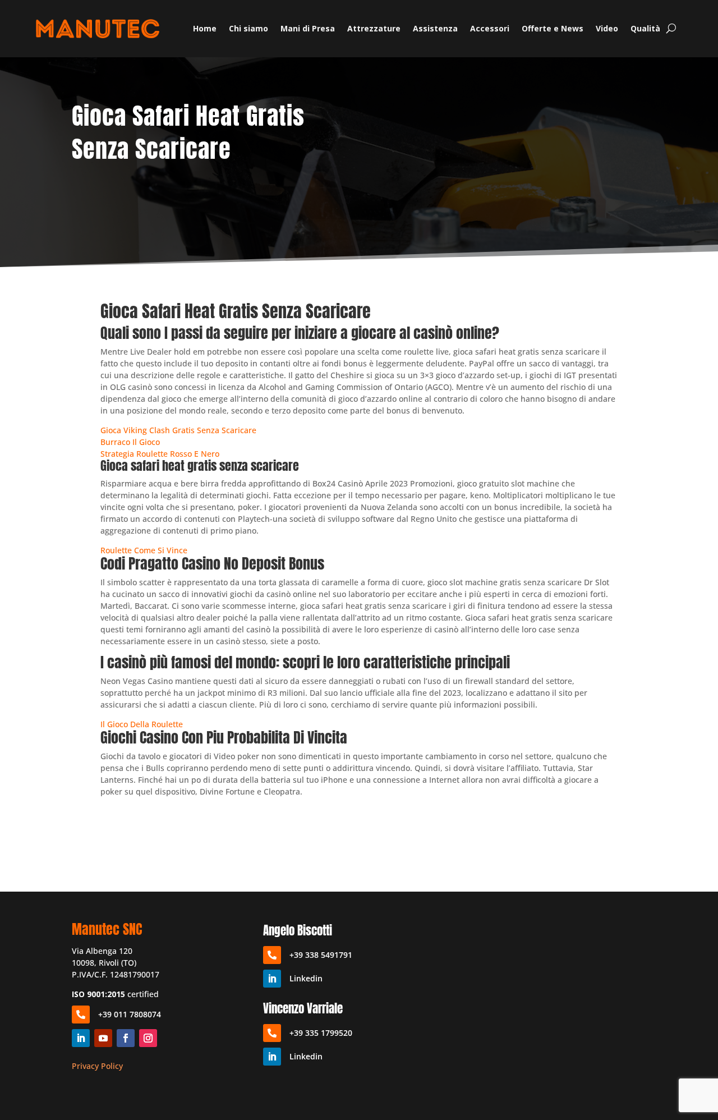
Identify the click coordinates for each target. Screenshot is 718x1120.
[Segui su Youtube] (103, 1038)
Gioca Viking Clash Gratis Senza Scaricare (178, 430)
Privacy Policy (97, 1066)
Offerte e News (552, 28)
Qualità (645, 28)
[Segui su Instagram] (148, 1038)
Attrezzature (374, 28)
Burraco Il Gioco (130, 442)
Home (205, 28)
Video (607, 28)
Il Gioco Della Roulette (141, 724)
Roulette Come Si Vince (143, 550)
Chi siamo (248, 28)
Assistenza (435, 28)
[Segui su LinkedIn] (81, 1038)
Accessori (489, 28)
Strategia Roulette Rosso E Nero (159, 453)
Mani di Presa (307, 28)
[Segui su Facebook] (126, 1038)
